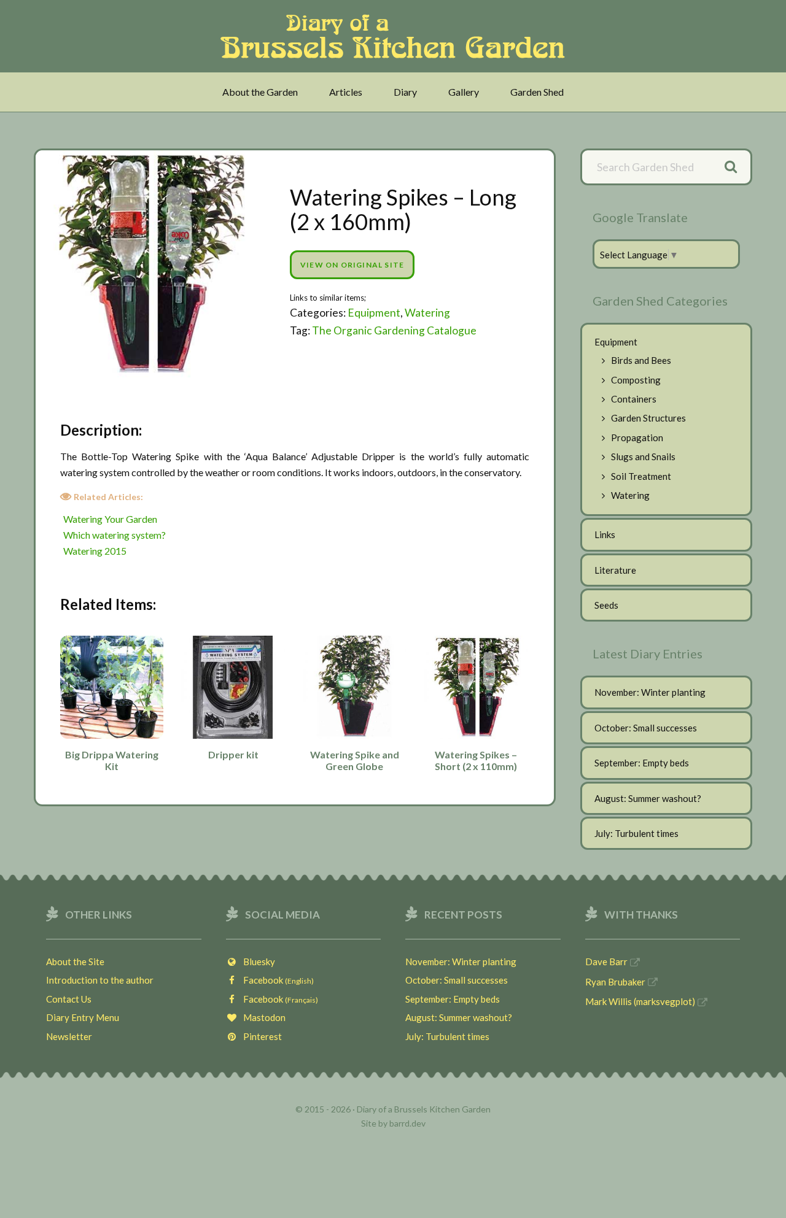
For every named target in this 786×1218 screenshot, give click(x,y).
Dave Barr (606, 961)
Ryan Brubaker (615, 981)
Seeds (606, 605)
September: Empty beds (641, 762)
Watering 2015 (94, 551)
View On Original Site (352, 264)
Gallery (463, 92)
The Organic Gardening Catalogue (394, 330)
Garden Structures (648, 417)
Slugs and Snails (643, 456)
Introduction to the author (100, 979)
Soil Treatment (641, 476)
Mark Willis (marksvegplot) (640, 1001)
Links (604, 534)
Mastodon (262, 1017)
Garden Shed (537, 92)
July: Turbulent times (636, 833)
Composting (636, 379)
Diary (405, 92)
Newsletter (69, 1036)
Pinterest (260, 1036)
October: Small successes (645, 727)
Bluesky (256, 961)
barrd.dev (407, 1123)
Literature (615, 570)
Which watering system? (114, 535)
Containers (633, 398)
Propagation (637, 437)
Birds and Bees (641, 360)
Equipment (374, 312)
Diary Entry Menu (82, 1017)
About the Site (75, 961)
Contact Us (68, 998)
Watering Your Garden (110, 519)
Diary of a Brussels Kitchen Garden (396, 36)
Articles (345, 92)
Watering (427, 312)
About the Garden (260, 92)
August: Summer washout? (647, 798)
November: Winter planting (650, 692)
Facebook (276, 979)
